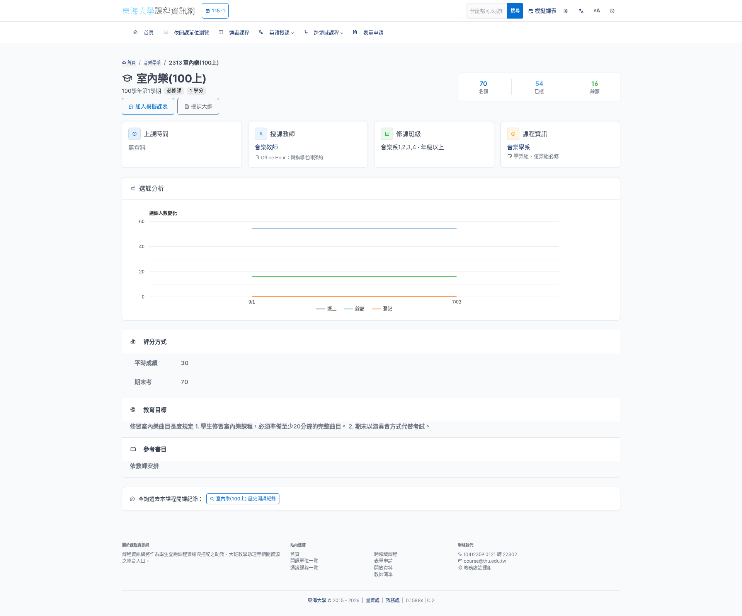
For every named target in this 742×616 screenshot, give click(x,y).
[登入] (566, 11)
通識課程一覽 (304, 568)
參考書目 (155, 449)
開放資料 (383, 568)
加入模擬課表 (151, 106)
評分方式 (155, 341)
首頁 (131, 62)
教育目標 (155, 409)
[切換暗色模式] (612, 11)
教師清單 (383, 574)
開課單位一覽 (304, 561)
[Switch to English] (581, 11)
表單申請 (383, 561)
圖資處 (373, 600)
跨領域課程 (385, 554)
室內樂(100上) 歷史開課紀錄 (246, 499)
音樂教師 (266, 147)
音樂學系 (152, 62)
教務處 (393, 600)
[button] (276, 32)
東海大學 (317, 600)
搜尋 (515, 11)
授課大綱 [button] (202, 106)
